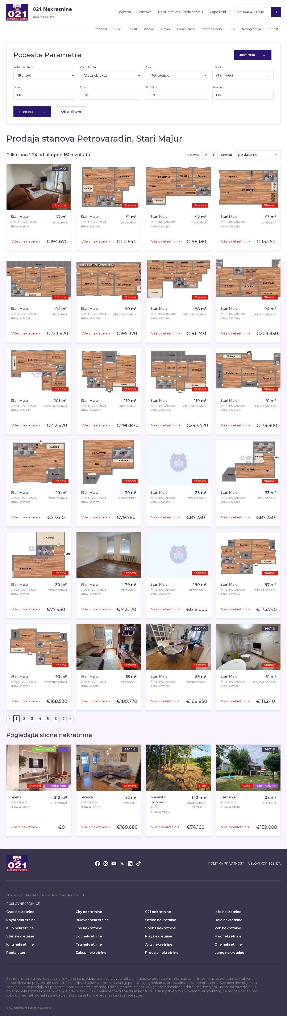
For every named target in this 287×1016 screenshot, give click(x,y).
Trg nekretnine (89, 944)
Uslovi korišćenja (264, 863)
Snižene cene (212, 29)
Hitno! (165, 29)
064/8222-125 (44, 17)
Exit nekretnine (89, 936)
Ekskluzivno (186, 29)
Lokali (132, 29)
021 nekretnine (158, 912)
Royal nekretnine (21, 920)
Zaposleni (218, 12)
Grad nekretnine (20, 912)
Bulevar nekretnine (92, 920)
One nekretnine (228, 944)
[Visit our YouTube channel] (113, 863)
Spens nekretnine (160, 928)
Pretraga (32, 112)
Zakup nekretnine (91, 953)
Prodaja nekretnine (162, 953)
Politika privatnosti (226, 863)
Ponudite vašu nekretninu (180, 12)
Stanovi (101, 29)
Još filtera (253, 55)
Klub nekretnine (20, 928)
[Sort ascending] (206, 155)
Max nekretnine (228, 936)
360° (271, 29)
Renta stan (15, 953)
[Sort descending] (213, 155)
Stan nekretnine (20, 936)
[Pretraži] (276, 12)
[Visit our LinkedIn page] (130, 863)
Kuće (117, 29)
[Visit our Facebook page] (97, 863)
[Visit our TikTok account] (138, 863)
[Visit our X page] (122, 863)
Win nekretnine (228, 928)
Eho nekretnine (89, 928)
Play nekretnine (158, 936)
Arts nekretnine (158, 944)
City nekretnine (89, 912)
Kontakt (144, 12)
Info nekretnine (228, 912)
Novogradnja (251, 29)
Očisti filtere (71, 112)
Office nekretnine (160, 920)
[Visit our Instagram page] (105, 863)
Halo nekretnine (228, 920)
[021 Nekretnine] (17, 12)
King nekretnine (20, 944)
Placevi (149, 29)
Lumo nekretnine (229, 953)
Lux (232, 29)
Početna (124, 12)
